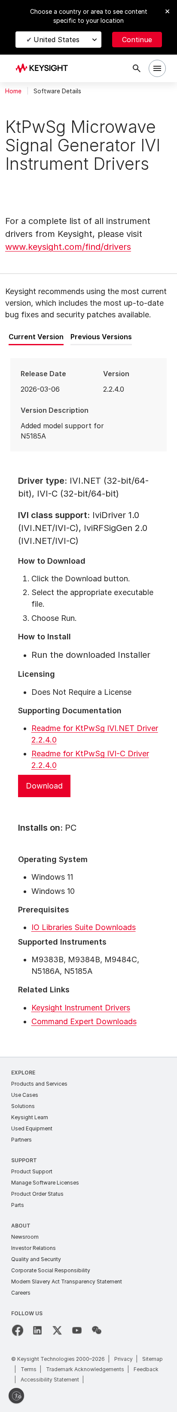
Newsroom (25, 1237)
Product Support (31, 1171)
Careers (21, 1292)
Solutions (23, 1106)
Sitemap (152, 1359)
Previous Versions (101, 336)
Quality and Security (36, 1259)
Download (44, 785)
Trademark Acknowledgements (85, 1369)
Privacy (123, 1359)
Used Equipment (31, 1128)
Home (13, 91)
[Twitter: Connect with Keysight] (57, 1330)
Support (24, 1160)
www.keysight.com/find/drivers (68, 247)
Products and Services (39, 1083)
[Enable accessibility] (16, 1395)
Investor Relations (33, 1248)
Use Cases (24, 1095)
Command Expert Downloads (84, 1021)
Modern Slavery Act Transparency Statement (66, 1281)
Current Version (36, 336)
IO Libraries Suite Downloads (83, 927)
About (21, 1225)
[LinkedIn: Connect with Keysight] (37, 1330)
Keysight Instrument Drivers (80, 1007)
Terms (29, 1369)
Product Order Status (37, 1194)
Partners (21, 1139)
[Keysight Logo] (44, 68)
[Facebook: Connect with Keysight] (17, 1330)
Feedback (146, 1369)
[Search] (136, 68)
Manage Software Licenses (45, 1182)
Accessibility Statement (50, 1379)
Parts (17, 1205)
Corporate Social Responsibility (50, 1270)
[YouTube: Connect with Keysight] (76, 1330)
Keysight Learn (29, 1117)
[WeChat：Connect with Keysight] (96, 1330)
